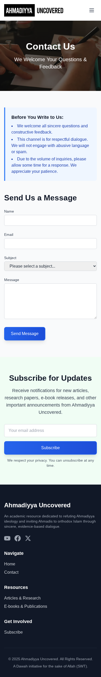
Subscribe (13, 632)
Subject (10, 258)
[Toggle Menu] (91, 10)
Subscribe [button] (50, 448)
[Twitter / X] (28, 538)
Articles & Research (22, 598)
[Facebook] (18, 538)
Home (9, 564)
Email (8, 234)
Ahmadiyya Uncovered (37, 505)
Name (9, 211)
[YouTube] (7, 538)
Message (11, 280)
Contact (11, 572)
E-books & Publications (25, 606)
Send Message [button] (25, 333)
